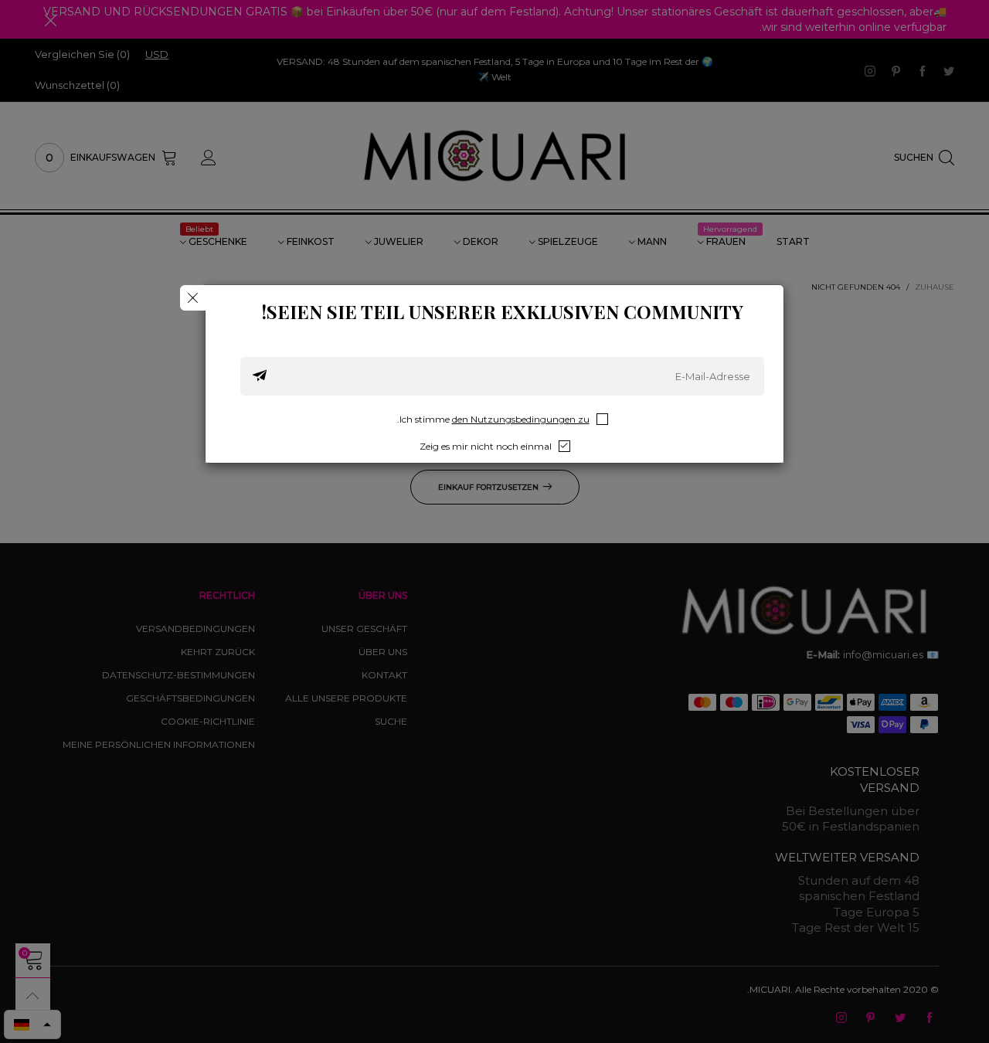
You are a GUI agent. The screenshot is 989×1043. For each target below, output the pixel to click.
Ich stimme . (493, 419)
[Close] (193, 298)
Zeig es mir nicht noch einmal (486, 446)
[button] (259, 376)
